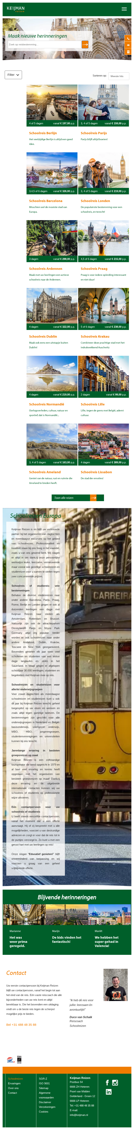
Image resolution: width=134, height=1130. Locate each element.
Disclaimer (45, 1102)
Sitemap (43, 1088)
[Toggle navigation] (124, 8)
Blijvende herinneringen (67, 897)
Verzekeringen (47, 1106)
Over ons (13, 1088)
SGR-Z (43, 1078)
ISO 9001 (44, 1083)
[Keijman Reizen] (23, 9)
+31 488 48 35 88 (84, 1105)
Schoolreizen (15, 1078)
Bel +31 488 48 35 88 (21, 1024)
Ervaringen (14, 1083)
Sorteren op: (100, 75)
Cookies (43, 1111)
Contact (16, 972)
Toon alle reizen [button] (63, 498)
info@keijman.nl (79, 1114)
